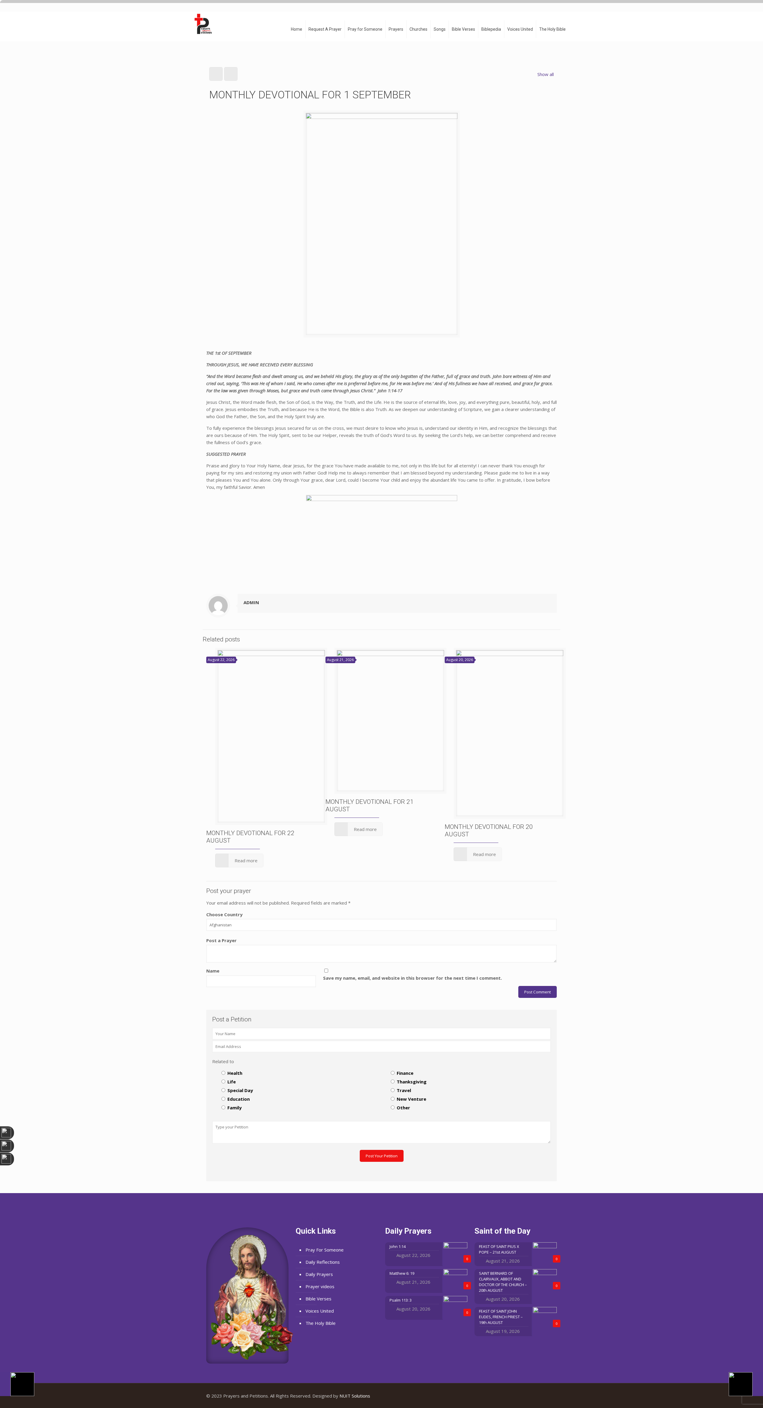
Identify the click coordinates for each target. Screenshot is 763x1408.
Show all (545, 74)
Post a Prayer (221, 940)
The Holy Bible (320, 1323)
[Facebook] (531, 1396)
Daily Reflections (322, 1262)
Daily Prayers (319, 1274)
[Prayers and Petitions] (205, 24)
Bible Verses (318, 1299)
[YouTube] (539, 1396)
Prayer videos (319, 1286)
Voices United (319, 1311)
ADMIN (251, 602)
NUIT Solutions (354, 1396)
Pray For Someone (324, 1250)
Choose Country (224, 914)
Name (212, 971)
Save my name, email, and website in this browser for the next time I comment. (412, 978)
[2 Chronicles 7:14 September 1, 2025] (17, 1384)
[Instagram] (548, 1396)
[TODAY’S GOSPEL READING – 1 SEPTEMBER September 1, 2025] (746, 1384)
